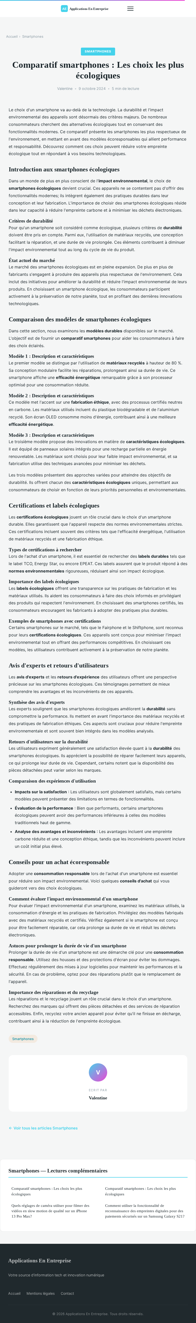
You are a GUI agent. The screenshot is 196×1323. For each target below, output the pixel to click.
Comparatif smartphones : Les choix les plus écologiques (46, 1191)
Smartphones (32, 36)
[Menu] (130, 9)
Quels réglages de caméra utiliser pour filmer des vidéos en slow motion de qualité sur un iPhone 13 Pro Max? (50, 1211)
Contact (67, 1293)
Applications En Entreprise (39, 1260)
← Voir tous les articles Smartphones (43, 1128)
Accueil (12, 36)
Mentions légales (41, 1293)
